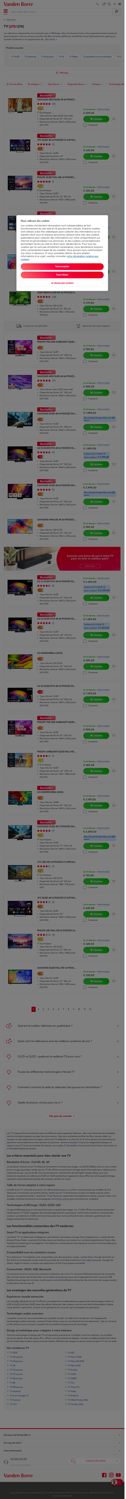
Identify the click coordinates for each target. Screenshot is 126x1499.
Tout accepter (62, 266)
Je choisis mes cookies (62, 283)
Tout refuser (62, 274)
